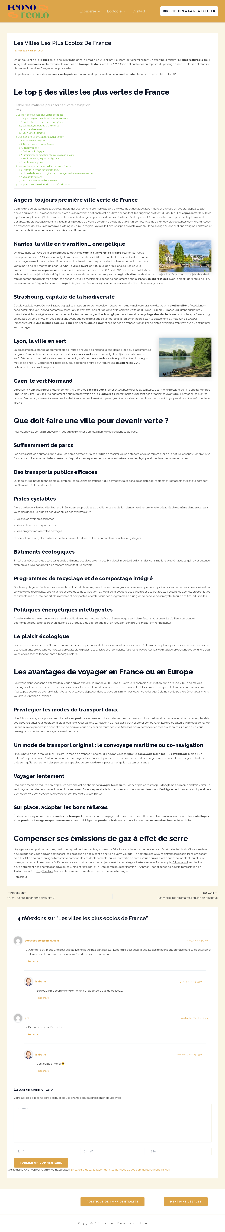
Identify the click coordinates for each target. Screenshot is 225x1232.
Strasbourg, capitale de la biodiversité (41, 126)
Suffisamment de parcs (34, 140)
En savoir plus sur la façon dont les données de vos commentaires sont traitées (120, 1169)
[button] (98, 11)
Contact (139, 11)
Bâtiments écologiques (34, 151)
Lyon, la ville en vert (32, 129)
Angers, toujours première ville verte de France (45, 118)
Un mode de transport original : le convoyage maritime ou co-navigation (58, 173)
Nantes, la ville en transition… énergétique (43, 122)
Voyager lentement (32, 177)
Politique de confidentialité (112, 1201)
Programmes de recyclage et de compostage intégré (48, 155)
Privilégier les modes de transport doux (41, 170)
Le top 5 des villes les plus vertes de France (40, 114)
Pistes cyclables (30, 148)
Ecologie (114, 11)
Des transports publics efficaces (38, 144)
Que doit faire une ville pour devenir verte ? (40, 136)
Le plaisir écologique (33, 162)
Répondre (33, 961)
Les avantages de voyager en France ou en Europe (44, 166)
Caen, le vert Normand (34, 133)
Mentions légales (185, 1201)
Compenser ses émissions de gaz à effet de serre (44, 184)
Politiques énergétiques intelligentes (41, 158)
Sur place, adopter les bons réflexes (40, 180)
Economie (88, 11)
